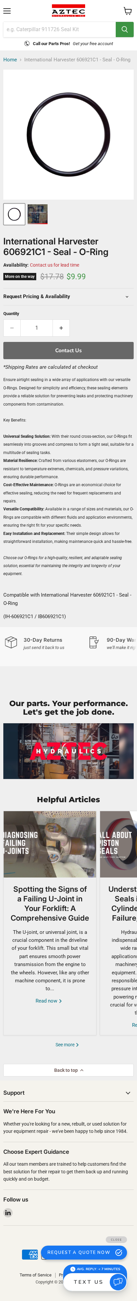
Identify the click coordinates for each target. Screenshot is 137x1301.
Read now (47, 1001)
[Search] (125, 29)
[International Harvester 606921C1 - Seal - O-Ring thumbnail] (14, 214)
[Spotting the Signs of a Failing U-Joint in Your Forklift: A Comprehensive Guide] (50, 844)
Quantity (11, 313)
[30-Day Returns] (46, 643)
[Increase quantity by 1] (61, 328)
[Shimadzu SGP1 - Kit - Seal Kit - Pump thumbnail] (37, 214)
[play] (68, 751)
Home (10, 60)
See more (65, 1044)
